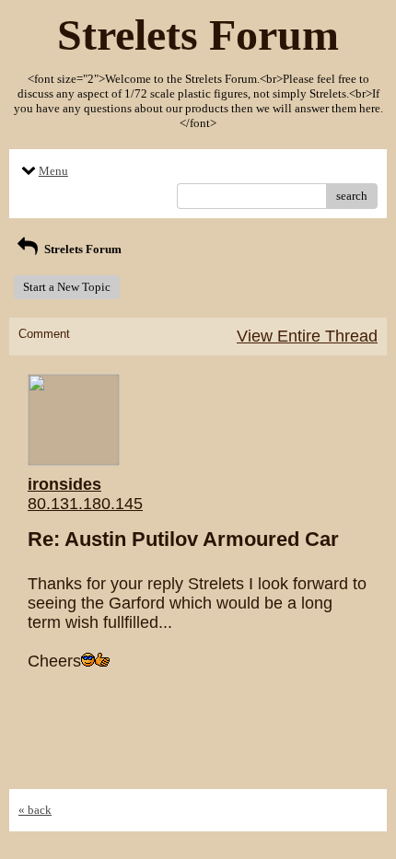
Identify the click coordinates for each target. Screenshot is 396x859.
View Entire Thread (307, 336)
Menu (53, 171)
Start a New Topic (67, 287)
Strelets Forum (81, 249)
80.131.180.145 (85, 503)
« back (35, 810)
